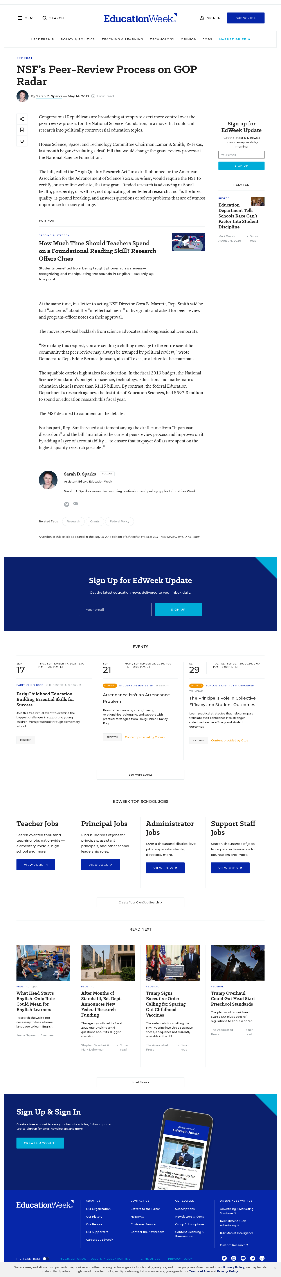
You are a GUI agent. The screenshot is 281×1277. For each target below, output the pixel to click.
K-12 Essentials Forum (63, 685)
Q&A (35, 986)
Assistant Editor (75, 481)
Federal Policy (119, 521)
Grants (95, 521)
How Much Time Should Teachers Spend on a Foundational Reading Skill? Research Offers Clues (97, 250)
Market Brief (233, 39)
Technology (162, 39)
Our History (94, 1216)
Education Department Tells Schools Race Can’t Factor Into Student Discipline (238, 216)
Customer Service (143, 1224)
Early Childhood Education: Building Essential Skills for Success (45, 699)
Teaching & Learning (122, 39)
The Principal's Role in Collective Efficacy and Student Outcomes (222, 701)
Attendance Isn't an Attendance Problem (136, 698)
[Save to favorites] (22, 130)
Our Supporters (97, 1232)
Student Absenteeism (136, 685)
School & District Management (231, 685)
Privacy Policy (180, 1258)
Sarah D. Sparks (49, 96)
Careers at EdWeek (99, 1239)
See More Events (141, 774)
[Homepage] (140, 18)
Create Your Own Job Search (139, 902)
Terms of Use (149, 1258)
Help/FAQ (137, 1216)
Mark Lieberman (92, 1049)
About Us (93, 1200)
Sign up (178, 609)
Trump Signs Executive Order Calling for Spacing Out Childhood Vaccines (166, 1004)
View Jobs (34, 864)
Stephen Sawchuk (93, 1045)
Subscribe (246, 18)
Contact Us (140, 1200)
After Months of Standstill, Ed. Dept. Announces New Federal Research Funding (101, 1004)
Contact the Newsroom (147, 1232)
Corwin (160, 737)
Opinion (188, 39)
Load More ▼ (141, 1082)
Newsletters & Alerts (189, 1216)
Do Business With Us (236, 1200)
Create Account (40, 1143)
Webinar (163, 685)
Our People (94, 1224)
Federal (24, 58)
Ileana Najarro (26, 1035)
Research (73, 521)
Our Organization (98, 1209)
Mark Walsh (226, 236)
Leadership (42, 39)
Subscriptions (185, 1209)
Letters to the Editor (145, 1209)
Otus (244, 740)
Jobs (207, 39)
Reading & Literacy (54, 235)
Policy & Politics (78, 39)
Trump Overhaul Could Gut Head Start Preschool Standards (233, 998)
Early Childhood (30, 685)
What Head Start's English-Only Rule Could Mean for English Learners (35, 1001)
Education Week (100, 481)
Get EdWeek (184, 1200)
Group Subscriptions (189, 1224)
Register (25, 740)
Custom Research (233, 1245)
